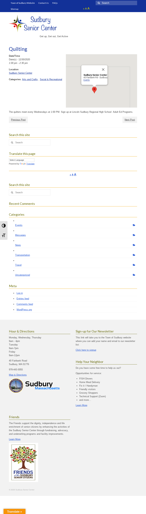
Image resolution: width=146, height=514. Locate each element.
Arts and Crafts (30, 79)
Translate (30, 164)
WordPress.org (24, 309)
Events (87, 80)
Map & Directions (18, 375)
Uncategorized (22, 275)
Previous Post (18, 119)
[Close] (103, 69)
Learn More (81, 405)
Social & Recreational (51, 79)
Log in (20, 293)
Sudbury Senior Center (20, 73)
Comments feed (25, 304)
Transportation (22, 255)
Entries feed (23, 298)
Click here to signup (86, 350)
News (18, 245)
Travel (18, 265)
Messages (20, 235)
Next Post (130, 119)
